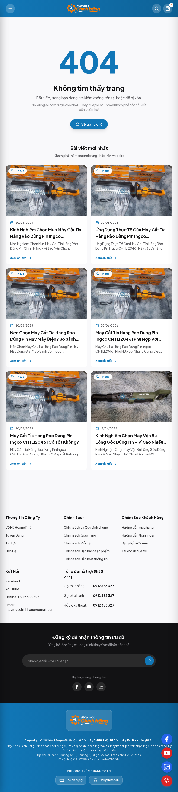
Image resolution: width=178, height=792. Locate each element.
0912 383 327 (103, 586)
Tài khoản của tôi (134, 551)
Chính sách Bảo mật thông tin (86, 559)
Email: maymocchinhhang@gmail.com (30, 607)
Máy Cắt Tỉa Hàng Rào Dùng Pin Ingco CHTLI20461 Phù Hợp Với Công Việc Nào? (126, 339)
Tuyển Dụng (15, 535)
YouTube (12, 589)
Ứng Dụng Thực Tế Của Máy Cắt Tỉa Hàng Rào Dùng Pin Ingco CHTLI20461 (130, 236)
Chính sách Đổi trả (77, 543)
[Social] (166, 739)
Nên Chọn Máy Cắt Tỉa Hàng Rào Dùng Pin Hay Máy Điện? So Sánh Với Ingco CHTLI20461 (43, 339)
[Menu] (10, 8)
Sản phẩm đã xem (135, 543)
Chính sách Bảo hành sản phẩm (87, 551)
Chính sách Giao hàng (80, 535)
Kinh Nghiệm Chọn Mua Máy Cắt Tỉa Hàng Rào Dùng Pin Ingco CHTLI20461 (45, 236)
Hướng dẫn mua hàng (138, 527)
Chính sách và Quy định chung (86, 527)
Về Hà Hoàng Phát (19, 527)
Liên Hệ (11, 551)
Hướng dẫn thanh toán (138, 535)
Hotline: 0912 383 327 (22, 597)
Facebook (13, 581)
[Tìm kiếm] (156, 8)
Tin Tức (11, 543)
